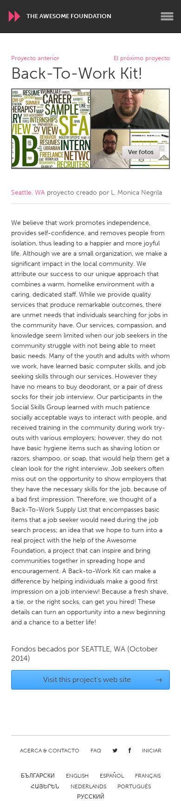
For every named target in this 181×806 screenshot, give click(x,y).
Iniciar (152, 750)
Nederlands (88, 786)
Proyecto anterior (35, 58)
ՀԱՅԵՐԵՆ (45, 786)
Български (38, 775)
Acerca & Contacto (49, 750)
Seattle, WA (28, 192)
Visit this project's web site (103, 679)
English (77, 775)
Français (148, 775)
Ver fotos (141, 152)
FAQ (95, 750)
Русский (90, 796)
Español (112, 775)
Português (134, 786)
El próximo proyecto (142, 58)
